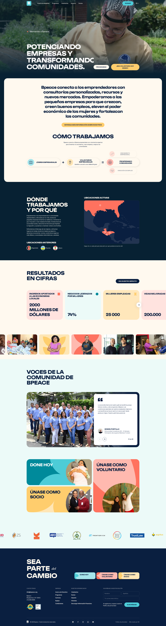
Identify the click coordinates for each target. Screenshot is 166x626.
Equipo (57, 601)
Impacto (73, 598)
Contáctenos (59, 603)
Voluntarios (74, 592)
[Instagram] (83, 622)
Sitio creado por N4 (134, 622)
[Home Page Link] (29, 3)
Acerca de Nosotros (61, 592)
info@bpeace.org (32, 592)
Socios (73, 595)
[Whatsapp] (88, 622)
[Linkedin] (73, 622)
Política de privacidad (109, 605)
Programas (58, 595)
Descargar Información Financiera (81, 603)
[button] (137, 3)
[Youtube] (93, 622)
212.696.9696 (31, 600)
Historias (74, 601)
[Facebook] (78, 622)
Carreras (58, 598)
